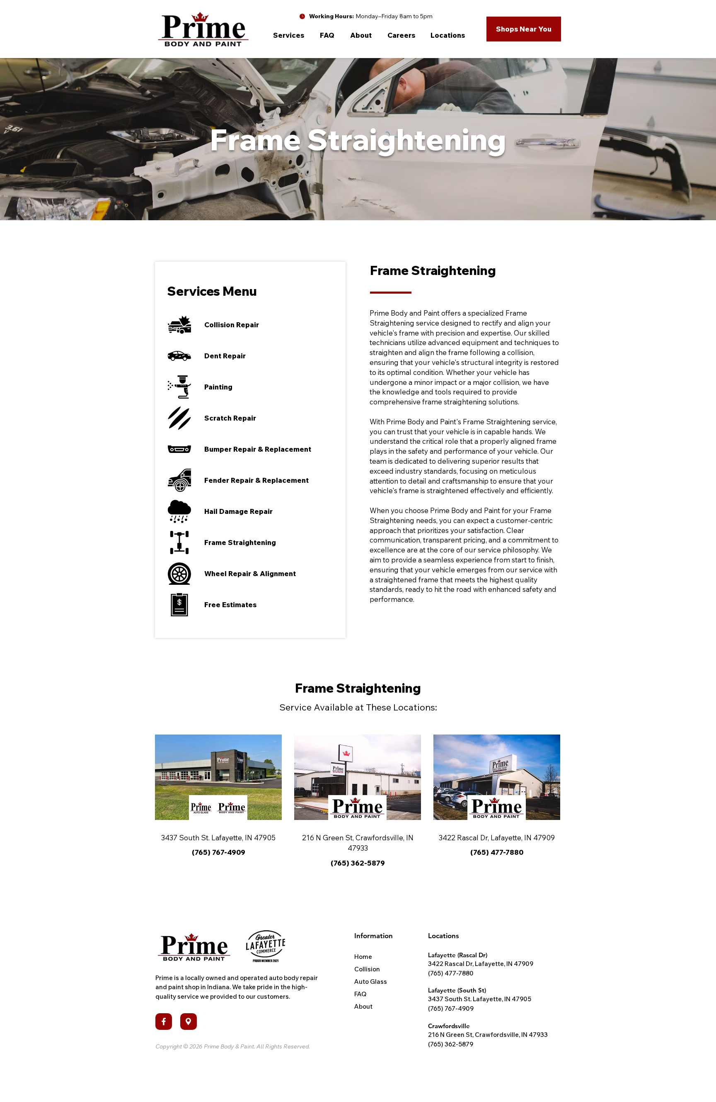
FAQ (360, 994)
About (363, 1006)
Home (363, 957)
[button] (290, 35)
